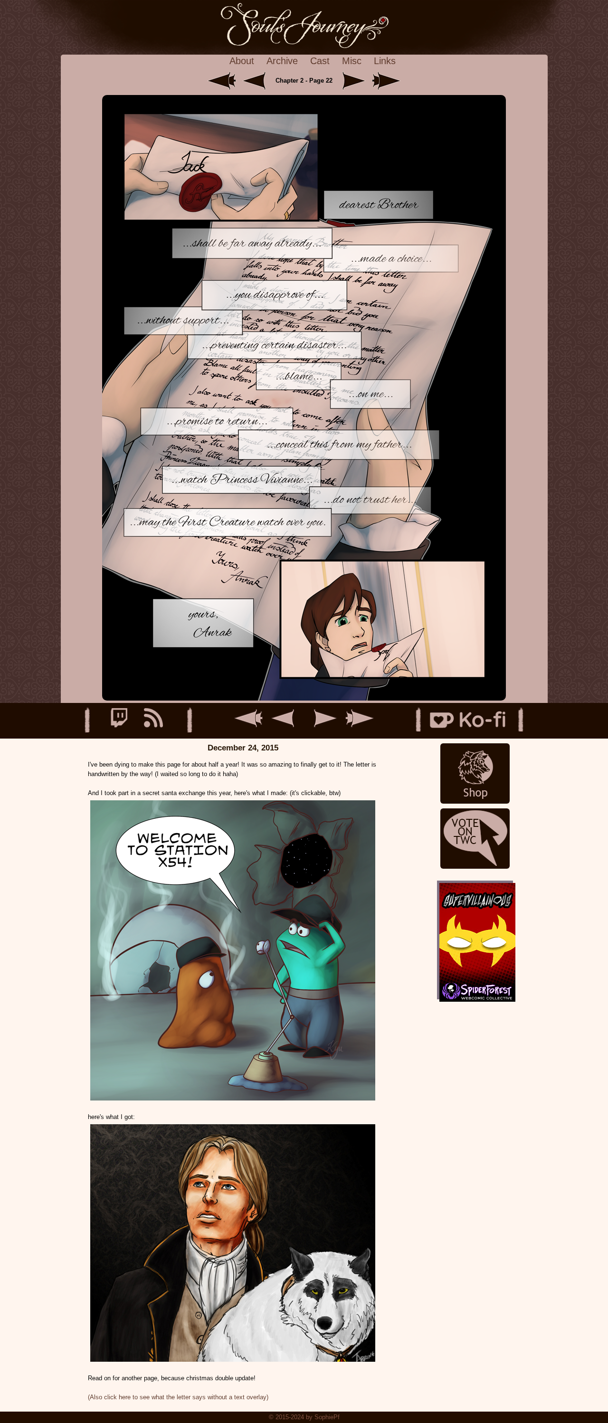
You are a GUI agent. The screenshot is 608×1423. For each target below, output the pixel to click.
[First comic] (222, 80)
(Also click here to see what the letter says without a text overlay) (178, 1397)
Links (385, 61)
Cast (320, 61)
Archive (282, 61)
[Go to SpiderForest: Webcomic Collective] (475, 989)
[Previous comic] (258, 80)
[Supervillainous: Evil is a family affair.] (475, 930)
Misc (351, 61)
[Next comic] (352, 80)
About (241, 61)
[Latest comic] (386, 80)
